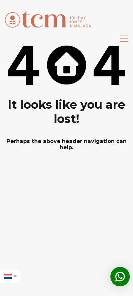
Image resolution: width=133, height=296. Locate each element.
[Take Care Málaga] (48, 30)
